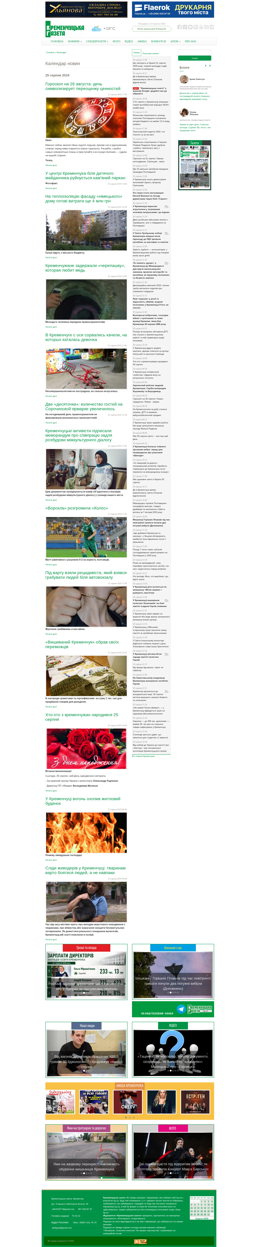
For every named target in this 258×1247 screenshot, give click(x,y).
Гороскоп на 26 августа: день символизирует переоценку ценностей (82, 86)
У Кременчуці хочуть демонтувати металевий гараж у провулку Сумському (149, 182)
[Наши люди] (86, 1025)
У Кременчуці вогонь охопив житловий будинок (82, 801)
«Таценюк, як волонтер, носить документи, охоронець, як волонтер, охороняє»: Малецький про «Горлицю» (173, 1061)
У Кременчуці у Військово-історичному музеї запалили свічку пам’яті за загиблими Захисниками (150, 630)
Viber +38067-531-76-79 (84, 1222)
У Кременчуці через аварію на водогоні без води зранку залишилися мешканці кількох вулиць (151, 616)
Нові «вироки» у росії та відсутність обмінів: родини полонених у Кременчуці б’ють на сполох (150, 303)
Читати (194, 179)
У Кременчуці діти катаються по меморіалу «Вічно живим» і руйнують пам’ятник (150, 590)
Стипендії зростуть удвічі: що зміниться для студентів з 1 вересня (150, 736)
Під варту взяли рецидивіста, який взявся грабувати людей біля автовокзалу (86, 575)
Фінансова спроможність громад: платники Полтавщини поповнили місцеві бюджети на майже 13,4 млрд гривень (151, 119)
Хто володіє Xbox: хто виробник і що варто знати (150, 578)
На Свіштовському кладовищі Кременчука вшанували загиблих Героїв (150, 681)
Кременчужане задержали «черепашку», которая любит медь (85, 268)
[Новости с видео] (173, 1025)
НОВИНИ (74, 41)
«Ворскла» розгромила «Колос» (76, 508)
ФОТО (116, 41)
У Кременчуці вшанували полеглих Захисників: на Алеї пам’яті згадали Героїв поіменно (150, 603)
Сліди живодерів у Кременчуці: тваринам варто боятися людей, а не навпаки (85, 870)
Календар (61, 52)
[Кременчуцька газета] (64, 29)
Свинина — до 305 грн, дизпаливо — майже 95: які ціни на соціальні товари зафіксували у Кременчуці (151, 724)
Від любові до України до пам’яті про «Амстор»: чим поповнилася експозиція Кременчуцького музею (151, 748)
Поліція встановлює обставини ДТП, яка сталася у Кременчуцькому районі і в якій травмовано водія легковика (150, 336)
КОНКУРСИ (158, 41)
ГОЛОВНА (57, 41)
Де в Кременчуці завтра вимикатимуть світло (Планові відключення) (147, 79)
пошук (195, 58)
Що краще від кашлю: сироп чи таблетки (148, 669)
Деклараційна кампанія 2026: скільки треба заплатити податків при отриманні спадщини (151, 288)
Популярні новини (150, 53)
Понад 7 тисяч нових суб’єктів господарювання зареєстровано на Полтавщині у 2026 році (150, 552)
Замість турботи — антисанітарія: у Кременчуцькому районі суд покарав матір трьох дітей (151, 252)
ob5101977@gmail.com (63, 1209)
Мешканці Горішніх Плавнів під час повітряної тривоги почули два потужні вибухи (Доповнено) (151, 522)
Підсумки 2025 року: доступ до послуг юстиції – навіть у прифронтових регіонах (194, 127)
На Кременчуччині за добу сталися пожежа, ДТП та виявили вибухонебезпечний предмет (150, 412)
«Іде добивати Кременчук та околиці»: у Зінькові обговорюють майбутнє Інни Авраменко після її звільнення (149, 537)
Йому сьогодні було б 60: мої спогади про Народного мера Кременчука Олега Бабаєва (194, 94)
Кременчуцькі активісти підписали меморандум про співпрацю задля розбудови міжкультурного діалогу (78, 435)
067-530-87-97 (84, 1209)
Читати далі (51, 165)
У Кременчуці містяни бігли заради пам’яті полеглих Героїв (147, 657)
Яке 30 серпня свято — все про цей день (150, 437)
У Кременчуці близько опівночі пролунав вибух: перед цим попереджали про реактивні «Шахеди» (149, 451)
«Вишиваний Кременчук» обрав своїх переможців (82, 644)
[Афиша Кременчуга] (130, 1086)
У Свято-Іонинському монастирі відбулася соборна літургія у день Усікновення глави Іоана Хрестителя (151, 643)
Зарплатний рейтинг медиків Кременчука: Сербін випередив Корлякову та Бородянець (149, 388)
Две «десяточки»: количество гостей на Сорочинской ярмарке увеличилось (84, 406)
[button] (52, 975)
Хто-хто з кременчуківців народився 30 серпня (150, 363)
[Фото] (173, 1128)
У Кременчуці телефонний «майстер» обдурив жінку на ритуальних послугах (147, 375)
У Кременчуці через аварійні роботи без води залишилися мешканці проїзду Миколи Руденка (150, 425)
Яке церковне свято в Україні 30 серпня (148, 481)
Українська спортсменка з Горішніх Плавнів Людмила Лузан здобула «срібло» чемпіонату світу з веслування (150, 146)
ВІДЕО (129, 41)
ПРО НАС (191, 41)
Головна (50, 52)
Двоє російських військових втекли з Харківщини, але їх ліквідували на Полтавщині (150, 222)
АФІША (142, 41)
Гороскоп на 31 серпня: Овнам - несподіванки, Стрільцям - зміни (149, 160)
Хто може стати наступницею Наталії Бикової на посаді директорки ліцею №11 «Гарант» (150, 196)
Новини (137, 52)
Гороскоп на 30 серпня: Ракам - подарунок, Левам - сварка (148, 400)
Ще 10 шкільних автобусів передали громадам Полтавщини (150, 170)
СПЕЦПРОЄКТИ (96, 41)
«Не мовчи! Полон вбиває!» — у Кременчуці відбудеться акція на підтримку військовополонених (149, 710)
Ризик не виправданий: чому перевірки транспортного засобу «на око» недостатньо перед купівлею (151, 566)
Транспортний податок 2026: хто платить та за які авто (149, 133)
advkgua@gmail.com (62, 1228)
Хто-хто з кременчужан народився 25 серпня (81, 717)
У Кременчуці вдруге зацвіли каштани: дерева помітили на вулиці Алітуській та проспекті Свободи (150, 351)
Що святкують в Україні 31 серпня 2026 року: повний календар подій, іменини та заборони (150, 66)
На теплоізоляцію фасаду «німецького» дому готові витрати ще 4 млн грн (83, 198)
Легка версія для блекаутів (151, 29)
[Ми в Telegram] (173, 1009)
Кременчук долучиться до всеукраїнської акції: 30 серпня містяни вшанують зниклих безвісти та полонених (150, 695)
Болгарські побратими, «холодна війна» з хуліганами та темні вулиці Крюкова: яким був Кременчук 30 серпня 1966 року (150, 319)
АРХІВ (174, 41)
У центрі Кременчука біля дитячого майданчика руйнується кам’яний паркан (85, 175)
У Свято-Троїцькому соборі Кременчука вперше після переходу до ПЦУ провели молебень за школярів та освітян (150, 237)
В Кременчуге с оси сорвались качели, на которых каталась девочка (86, 337)
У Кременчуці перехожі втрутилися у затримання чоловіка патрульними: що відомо (151, 209)
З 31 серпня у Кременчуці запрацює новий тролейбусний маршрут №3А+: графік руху (151, 105)
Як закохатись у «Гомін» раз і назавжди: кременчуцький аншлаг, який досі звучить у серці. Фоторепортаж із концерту (173, 1164)
